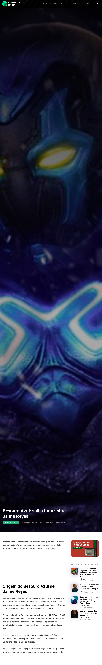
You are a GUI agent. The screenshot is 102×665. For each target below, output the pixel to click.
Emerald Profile (11, 523)
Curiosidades (84, 605)
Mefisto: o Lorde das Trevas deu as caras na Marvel (88, 613)
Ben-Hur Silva (48, 523)
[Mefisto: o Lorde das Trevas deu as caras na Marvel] (74, 614)
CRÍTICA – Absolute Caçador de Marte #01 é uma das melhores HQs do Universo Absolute (89, 573)
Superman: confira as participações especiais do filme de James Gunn (89, 600)
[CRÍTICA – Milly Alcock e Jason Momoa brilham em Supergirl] (74, 588)
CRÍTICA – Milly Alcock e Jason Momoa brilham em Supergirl (89, 587)
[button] (98, 4)
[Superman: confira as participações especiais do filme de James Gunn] (74, 600)
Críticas (82, 579)
